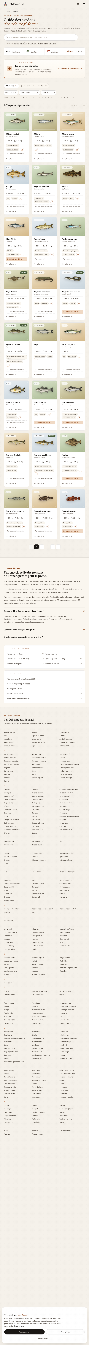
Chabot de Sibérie (10, 809)
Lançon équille (64, 932)
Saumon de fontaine (39, 1080)
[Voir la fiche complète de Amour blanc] (44, 242)
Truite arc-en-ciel (65, 1119)
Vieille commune (65, 1131)
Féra (5, 872)
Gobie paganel (64, 887)
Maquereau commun (11, 961)
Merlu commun (37, 964)
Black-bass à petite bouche (69, 764)
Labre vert (35, 929)
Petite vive (63, 1013)
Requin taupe (64, 1052)
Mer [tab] (43, 86)
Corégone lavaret (38, 823)
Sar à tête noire (9, 1077)
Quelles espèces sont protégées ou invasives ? (23, 636)
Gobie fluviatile (9, 887)
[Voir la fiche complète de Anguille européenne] (72, 295)
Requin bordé (36, 1045)
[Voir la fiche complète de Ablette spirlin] (72, 137)
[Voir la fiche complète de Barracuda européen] (16, 514)
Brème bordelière (65, 774)
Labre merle (8, 929)
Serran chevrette (10, 1087)
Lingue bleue (8, 942)
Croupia (34, 833)
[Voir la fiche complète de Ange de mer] (16, 295)
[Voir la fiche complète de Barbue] (72, 460)
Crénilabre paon (37, 830)
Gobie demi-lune (65, 884)
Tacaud (6, 1105)
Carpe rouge (8, 803)
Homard (7, 912)
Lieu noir (7, 939)
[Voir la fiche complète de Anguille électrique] (44, 295)
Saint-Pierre (36, 1070)
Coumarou (35, 826)
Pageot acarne (37, 1003)
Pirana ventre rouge (39, 1016)
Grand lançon (64, 890)
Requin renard (37, 1052)
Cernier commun (65, 803)
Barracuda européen (11, 761)
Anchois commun (65, 739)
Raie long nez (64, 1035)
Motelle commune (10, 971)
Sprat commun (37, 1097)
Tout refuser (65, 1332)
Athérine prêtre (64, 746)
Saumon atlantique (10, 1080)
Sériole (61, 1084)
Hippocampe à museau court (42, 909)
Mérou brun (63, 964)
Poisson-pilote (37, 1023)
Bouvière (7, 774)
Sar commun (36, 1077)
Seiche (34, 1084)
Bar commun (32, 43)
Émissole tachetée (66, 853)
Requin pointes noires (11, 1052)
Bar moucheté (64, 754)
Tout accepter (24, 1332)
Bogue (34, 771)
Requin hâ (63, 1045)
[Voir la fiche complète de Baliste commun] (16, 405)
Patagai (6, 1010)
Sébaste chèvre (9, 1084)
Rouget (6, 1058)
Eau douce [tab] (29, 86)
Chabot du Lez (37, 809)
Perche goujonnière (66, 1010)
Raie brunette (36, 1032)
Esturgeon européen (39, 860)
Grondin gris (36, 897)
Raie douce (63, 1032)
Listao (61, 942)
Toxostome (63, 1115)
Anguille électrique (38, 742)
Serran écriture (37, 1087)
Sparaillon (63, 1094)
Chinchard (63, 813)
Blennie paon (8, 771)
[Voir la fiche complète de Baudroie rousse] (72, 514)
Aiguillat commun (38, 736)
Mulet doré (35, 971)
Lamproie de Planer (66, 929)
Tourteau (35, 1115)
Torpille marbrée (10, 1115)
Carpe (46, 43)
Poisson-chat (8, 1023)
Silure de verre (37, 1090)
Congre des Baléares (11, 820)
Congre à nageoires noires (69, 816)
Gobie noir (35, 887)
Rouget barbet (37, 1058)
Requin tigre (8, 1055)
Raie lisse (35, 1035)
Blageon (7, 768)
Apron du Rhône (10, 746)
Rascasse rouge (65, 1042)
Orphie (61, 994)
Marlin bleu (63, 961)
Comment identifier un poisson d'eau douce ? (24, 611)
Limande (35, 939)
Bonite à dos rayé (65, 771)
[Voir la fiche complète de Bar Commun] (44, 405)
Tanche (34, 1105)
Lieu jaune (63, 936)
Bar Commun (36, 754)
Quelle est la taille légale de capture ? (20, 629)
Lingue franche (37, 942)
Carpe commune (10, 799)
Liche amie (8, 936)
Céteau (6, 806)
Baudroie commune (39, 761)
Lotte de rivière (9, 949)
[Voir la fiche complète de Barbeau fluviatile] (16, 460)
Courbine (62, 826)
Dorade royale (37, 845)
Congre (34, 816)
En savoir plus (19, 1326)
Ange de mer (8, 742)
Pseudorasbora (65, 1023)
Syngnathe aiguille (66, 1097)
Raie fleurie (8, 1035)
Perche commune (38, 1010)
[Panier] (78, 4)
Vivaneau (7, 1134)
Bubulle (6, 781)
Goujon (34, 890)
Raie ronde (8, 1042)
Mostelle (35, 968)
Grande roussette (38, 894)
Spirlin (6, 1097)
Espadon (7, 860)
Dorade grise (8, 845)
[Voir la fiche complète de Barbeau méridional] (44, 460)
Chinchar (35, 813)
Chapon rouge (64, 809)
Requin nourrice (37, 1048)
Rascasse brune (37, 1042)
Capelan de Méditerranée (68, 789)
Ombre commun (10, 994)
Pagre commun (65, 1003)
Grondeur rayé (9, 897)
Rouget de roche (65, 1058)
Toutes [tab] (13, 86)
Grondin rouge (9, 900)
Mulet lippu (63, 971)
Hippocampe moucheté (67, 909)
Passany (35, 1006)
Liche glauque (37, 936)
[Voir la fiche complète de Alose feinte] (16, 242)
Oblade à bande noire (39, 991)
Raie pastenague (38, 1038)
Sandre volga (36, 1073)
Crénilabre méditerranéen (13, 830)
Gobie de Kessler (38, 884)
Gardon (34, 880)
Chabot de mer (64, 806)
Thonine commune (38, 1112)
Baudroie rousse (65, 761)
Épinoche (35, 857)
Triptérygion (36, 1119)
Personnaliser (43, 1338)
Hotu (33, 912)
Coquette (62, 820)
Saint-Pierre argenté (66, 1070)
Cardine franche (38, 796)
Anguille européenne (66, 742)
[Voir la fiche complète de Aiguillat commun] (44, 189)
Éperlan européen (10, 857)
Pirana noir (8, 1016)
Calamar (35, 789)
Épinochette (63, 857)
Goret (6, 890)
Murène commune (38, 974)
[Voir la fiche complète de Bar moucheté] (72, 405)
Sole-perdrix (36, 1094)
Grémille (62, 894)
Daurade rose (9, 841)
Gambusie (7, 880)
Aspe (33, 746)
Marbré (34, 961)
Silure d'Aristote (9, 1090)
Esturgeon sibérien (66, 860)
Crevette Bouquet (65, 830)
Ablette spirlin (64, 732)
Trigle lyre (7, 1119)
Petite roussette (37, 1013)
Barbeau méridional (39, 757)
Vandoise (35, 1131)
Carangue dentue (38, 793)
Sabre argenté (9, 1070)
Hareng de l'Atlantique (12, 909)
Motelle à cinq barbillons (68, 968)
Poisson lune (64, 1020)
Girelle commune (65, 880)
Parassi (6, 1006)
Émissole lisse (37, 853)
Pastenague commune (67, 1006)
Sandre (40, 43)
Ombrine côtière (37, 994)
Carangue (7, 793)
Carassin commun (66, 793)
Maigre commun (65, 958)
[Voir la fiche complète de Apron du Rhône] (16, 350)
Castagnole (36, 803)
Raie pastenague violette (68, 1038)
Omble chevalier (65, 991)
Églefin (6, 853)
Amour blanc (36, 739)
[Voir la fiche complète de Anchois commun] (72, 242)
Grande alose (8, 894)
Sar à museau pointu (67, 1073)
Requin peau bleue (66, 1048)
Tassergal (7, 1109)
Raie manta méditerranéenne (14, 1038)
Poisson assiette (37, 1020)
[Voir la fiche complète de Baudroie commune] (44, 514)
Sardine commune (66, 1077)
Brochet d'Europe (65, 778)
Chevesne (7, 813)
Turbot (61, 1122)
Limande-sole (64, 939)
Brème (34, 774)
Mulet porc (7, 974)
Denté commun (37, 841)
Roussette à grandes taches (14, 1062)
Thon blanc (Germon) (67, 1109)
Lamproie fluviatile (10, 932)
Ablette (34, 732)
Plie (60, 1016)
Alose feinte (8, 739)
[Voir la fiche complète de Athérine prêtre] (72, 350)
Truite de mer (8, 1122)
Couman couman (10, 826)
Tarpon (62, 1105)
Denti (61, 841)
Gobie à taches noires (12, 884)
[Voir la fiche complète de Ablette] (44, 137)
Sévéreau (63, 1087)
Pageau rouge (9, 1003)
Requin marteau (9, 1048)
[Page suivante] (58, 546)
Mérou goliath (9, 968)
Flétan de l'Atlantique (67, 872)
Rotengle (62, 1055)
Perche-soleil (8, 1013)
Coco (6, 816)
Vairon (6, 1131)
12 (53, 547)
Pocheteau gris (9, 1020)
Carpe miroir (63, 799)
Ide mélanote (8, 920)
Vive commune (37, 1134)
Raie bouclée (8, 1032)
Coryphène (63, 823)
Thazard (35, 1109)
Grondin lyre (63, 897)
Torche (62, 1112)
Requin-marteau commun (41, 1055)
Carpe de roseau (38, 799)
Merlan (6, 964)
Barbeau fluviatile (10, 757)
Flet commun (36, 872)
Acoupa (6, 736)
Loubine (34, 949)
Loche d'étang (9, 946)
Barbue (62, 757)
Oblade (6, 991)
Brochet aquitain (38, 778)
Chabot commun (38, 806)
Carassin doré (9, 796)
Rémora (7, 1045)
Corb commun (9, 823)
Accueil (7, 12)
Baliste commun (9, 754)
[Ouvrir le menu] (84, 4)
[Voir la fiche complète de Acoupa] (16, 189)
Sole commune (9, 1094)
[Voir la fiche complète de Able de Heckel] (16, 137)
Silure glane (63, 1090)
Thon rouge (8, 1112)
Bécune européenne (11, 764)
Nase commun (9, 983)
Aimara (62, 736)
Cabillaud (7, 789)
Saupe (61, 1080)
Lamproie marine (38, 932)
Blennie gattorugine (66, 768)
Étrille (6, 863)
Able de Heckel (9, 732)
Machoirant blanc (10, 958)
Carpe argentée (65, 796)
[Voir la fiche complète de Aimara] (72, 189)
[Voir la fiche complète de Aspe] (44, 350)
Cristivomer (8, 833)
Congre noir (36, 820)
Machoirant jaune (38, 958)
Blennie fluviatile (38, 768)
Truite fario (23, 43)
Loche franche (64, 946)
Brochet (16, 43)
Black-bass (52, 43)
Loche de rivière (38, 946)
